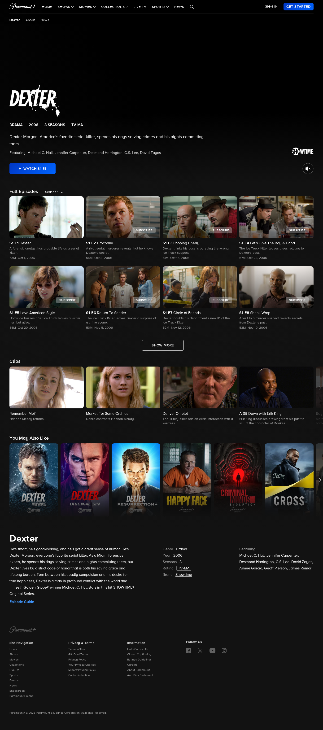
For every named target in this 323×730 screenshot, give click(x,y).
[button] (46, 394)
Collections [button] (113, 7)
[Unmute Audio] (308, 168)
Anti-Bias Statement (140, 675)
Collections (16, 665)
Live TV (140, 7)
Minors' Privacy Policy (82, 670)
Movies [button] (86, 7)
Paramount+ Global (21, 696)
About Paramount (138, 670)
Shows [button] (64, 7)
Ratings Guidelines (139, 659)
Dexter (14, 20)
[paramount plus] (22, 6)
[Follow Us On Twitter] (200, 650)
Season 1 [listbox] (51, 192)
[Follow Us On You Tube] (212, 650)
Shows (13, 654)
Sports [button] (159, 7)
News (179, 7)
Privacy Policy (77, 659)
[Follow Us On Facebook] (188, 650)
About (30, 20)
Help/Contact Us (137, 649)
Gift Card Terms (78, 654)
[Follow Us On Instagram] (224, 650)
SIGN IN (271, 6)
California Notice (79, 675)
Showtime (183, 575)
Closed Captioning (139, 654)
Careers (132, 665)
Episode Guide (21, 602)
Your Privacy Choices (82, 665)
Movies (14, 659)
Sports (13, 675)
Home (47, 7)
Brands (14, 680)
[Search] (192, 7)
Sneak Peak (17, 691)
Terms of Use (76, 649)
